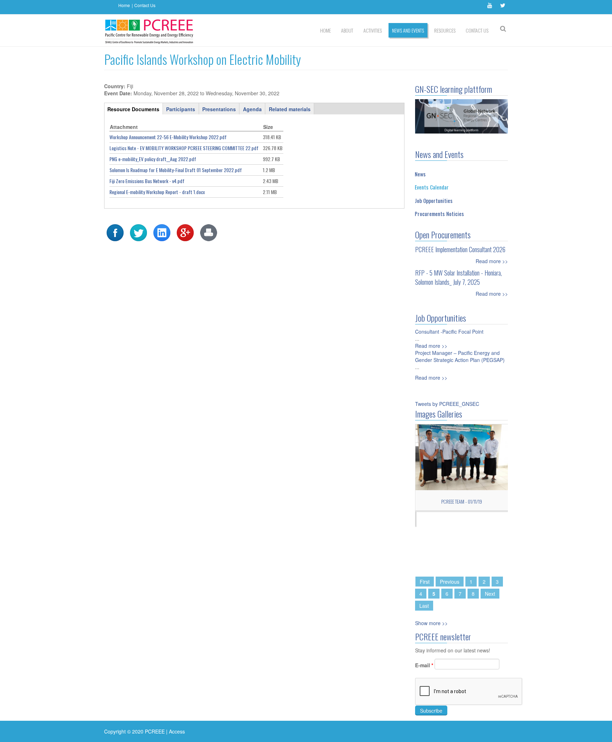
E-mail (424, 665)
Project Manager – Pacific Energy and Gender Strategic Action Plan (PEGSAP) (460, 356)
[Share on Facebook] (115, 232)
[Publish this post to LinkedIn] (161, 232)
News (420, 174)
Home (124, 5)
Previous (449, 581)
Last (424, 605)
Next (490, 593)
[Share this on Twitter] (138, 232)
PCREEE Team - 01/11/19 (461, 501)
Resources (444, 30)
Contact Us (144, 5)
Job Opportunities (434, 200)
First (425, 581)
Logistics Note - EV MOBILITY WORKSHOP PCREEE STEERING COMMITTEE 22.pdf (184, 148)
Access (177, 731)
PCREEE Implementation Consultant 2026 (460, 249)
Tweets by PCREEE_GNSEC (447, 403)
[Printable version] (208, 232)
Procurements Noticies (439, 213)
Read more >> (492, 261)
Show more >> (431, 623)
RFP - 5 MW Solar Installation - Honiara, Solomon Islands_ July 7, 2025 (458, 277)
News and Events (408, 30)
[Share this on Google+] (185, 232)
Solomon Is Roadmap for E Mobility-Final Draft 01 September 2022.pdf (175, 170)
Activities (372, 30)
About (347, 30)
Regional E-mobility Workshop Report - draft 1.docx (157, 192)
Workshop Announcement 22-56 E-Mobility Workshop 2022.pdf (168, 137)
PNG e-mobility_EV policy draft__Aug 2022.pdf (152, 159)
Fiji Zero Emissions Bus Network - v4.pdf (147, 181)
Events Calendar (432, 187)
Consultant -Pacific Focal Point (449, 331)
